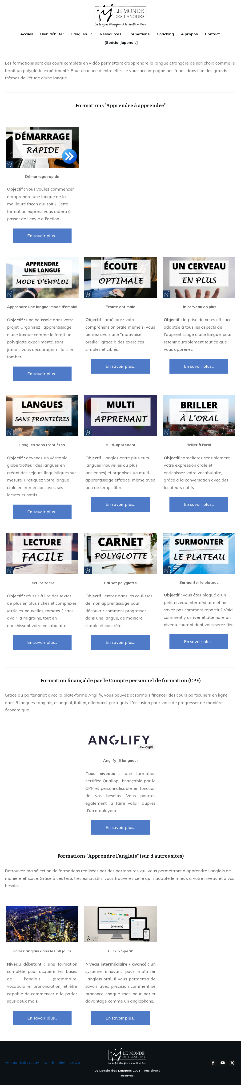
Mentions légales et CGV (22, 1062)
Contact (74, 1062)
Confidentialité (54, 1062)
